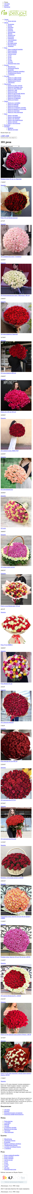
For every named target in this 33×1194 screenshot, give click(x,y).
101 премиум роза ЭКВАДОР (9, 450)
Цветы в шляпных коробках (16, 71)
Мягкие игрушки (13, 129)
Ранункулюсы (12, 44)
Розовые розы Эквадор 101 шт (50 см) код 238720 (15, 957)
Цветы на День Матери (15, 88)
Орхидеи (10, 30)
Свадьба (6, 1126)
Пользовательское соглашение (13, 1113)
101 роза (10, 62)
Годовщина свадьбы (10, 1127)
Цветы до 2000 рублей (14, 79)
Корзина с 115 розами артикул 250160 (12, 877)
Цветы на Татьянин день (15, 87)
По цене (6, 76)
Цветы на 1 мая (12, 90)
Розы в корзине (12, 52)
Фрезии (10, 33)
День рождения (8, 1132)
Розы (5, 48)
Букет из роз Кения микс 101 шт (10, 606)
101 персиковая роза (7, 489)
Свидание (7, 1130)
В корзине (7, 125)
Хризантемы (11, 32)
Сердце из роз (12, 54)
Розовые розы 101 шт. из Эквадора (11, 179)
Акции (6, 19)
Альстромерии (12, 40)
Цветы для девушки (14, 118)
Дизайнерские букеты (14, 73)
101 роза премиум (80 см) (8, 373)
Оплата (6, 5)
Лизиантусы (11, 35)
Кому (5, 114)
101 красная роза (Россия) (8, 839)
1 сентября (7, 1123)
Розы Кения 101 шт (6, 683)
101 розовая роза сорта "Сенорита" (11, 256)
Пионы (10, 25)
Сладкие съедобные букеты (12, 1147)
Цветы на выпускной (14, 96)
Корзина (6, 1111)
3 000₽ (7, 136)
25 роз (9, 57)
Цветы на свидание (13, 110)
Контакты (7, 7)
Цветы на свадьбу (13, 106)
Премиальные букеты (14, 81)
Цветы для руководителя (15, 120)
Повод (6, 101)
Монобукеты (11, 66)
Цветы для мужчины (14, 123)
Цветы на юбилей (13, 104)
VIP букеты (11, 82)
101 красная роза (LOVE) (8, 800)
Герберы (10, 29)
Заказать (3, 185)
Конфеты (10, 128)
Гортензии (11, 37)
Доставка (7, 3)
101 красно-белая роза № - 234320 (11, 995)
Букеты (6, 65)
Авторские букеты (13, 68)
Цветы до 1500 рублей (14, 77)
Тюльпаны (11, 24)
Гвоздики (10, 27)
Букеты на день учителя (15, 85)
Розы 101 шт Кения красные (9, 217)
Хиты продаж (12, 21)
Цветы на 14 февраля (14, 98)
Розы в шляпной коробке (15, 49)
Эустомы (10, 41)
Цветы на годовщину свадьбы (17, 107)
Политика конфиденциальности (13, 1114)
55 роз (6, 1166)
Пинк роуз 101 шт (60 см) (8, 412)
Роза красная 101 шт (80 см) (9, 761)
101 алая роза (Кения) (7, 722)
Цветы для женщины (14, 117)
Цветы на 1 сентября (14, 103)
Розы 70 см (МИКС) (7, 645)
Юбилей (6, 1124)
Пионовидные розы (14, 63)
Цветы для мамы (13, 115)
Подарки (7, 126)
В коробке (11, 70)
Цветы (6, 22)
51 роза (10, 60)
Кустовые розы (12, 43)
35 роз (9, 59)
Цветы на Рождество (14, 95)
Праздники (7, 84)
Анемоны (11, 46)
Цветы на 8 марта (13, 99)
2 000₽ (3, 136)
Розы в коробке (12, 51)
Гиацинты (11, 38)
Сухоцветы (11, 74)
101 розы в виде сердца (8, 567)
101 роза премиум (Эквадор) (9, 334)
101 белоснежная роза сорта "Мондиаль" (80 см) (15, 295)
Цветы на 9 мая (12, 92)
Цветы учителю (12, 121)
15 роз (9, 55)
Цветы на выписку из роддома (17, 109)
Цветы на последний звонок (16, 93)
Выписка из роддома (10, 1129)
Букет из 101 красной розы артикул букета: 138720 (16, 1034)
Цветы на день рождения (15, 112)
